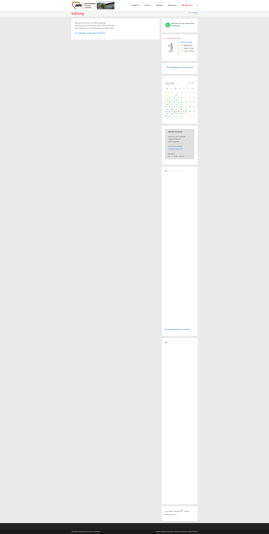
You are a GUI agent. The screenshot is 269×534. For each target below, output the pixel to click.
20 (181, 106)
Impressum (170, 531)
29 (176, 93)
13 (181, 102)
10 (167, 102)
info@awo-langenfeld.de (175, 149)
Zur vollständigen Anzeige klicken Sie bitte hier (90, 33)
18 (172, 106)
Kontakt (163, 531)
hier (175, 514)
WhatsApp (176, 26)
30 (181, 93)
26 (176, 111)
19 (176, 106)
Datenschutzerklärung (181, 531)
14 (186, 102)
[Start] (189, 12)
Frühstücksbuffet (186, 42)
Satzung (195, 12)
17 (167, 106)
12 (176, 102)
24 (167, 111)
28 (186, 111)
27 (167, 93)
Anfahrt (158, 531)
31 (167, 116)
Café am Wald (189, 51)
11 (172, 102)
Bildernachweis (193, 531)
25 (172, 111)
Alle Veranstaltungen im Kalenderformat (180, 67)
